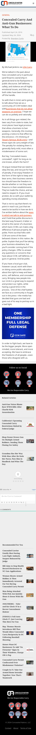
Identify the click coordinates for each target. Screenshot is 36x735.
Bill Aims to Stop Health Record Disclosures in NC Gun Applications (13, 568)
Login (34, 489)
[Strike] (9, 502)
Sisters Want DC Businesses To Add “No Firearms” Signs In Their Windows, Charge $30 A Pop (13, 649)
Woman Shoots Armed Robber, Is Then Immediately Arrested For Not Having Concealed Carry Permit (13, 581)
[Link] (21, 502)
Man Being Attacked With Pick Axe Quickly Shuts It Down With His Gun (12, 595)
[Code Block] (19, 502)
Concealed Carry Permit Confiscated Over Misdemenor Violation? (13, 662)
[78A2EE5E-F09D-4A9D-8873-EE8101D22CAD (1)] (18, 338)
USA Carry (27, 67)
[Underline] (7, 502)
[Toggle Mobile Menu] (33, 3)
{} (23, 502)
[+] (25, 503)
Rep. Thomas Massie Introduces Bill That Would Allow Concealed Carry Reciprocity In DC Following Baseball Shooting (13, 633)
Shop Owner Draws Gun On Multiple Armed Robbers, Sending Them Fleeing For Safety (13, 441)
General (6, 15)
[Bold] (2, 502)
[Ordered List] (11, 502)
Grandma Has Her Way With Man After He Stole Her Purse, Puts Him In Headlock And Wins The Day (13, 458)
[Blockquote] (16, 502)
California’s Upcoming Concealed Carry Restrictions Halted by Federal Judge (12, 424)
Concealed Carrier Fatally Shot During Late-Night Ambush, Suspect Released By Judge (11, 555)
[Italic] (4, 502)
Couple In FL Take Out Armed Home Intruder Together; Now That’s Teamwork (12, 674)
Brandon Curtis (17, 38)
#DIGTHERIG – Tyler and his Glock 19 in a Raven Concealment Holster (11, 608)
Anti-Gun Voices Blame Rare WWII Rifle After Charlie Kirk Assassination (12, 408)
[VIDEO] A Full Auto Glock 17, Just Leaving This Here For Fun (12, 619)
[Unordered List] (14, 502)
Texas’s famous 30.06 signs (14, 139)
